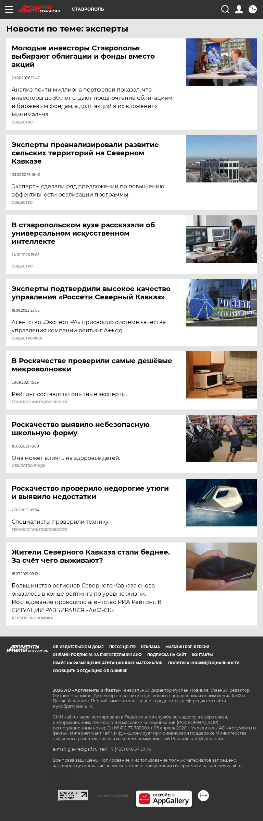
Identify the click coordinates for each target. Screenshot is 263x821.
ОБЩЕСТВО (22, 122)
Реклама (150, 647)
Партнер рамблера (112, 795)
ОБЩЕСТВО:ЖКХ (27, 338)
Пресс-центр (122, 647)
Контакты (202, 655)
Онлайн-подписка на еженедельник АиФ (97, 655)
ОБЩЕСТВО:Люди (29, 466)
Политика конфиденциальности (203, 663)
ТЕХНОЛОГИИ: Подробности (39, 402)
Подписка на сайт (166, 655)
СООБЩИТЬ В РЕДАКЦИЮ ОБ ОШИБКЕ (90, 671)
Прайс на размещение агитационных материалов (108, 663)
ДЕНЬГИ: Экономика (32, 618)
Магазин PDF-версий (187, 647)
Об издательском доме (78, 647)
